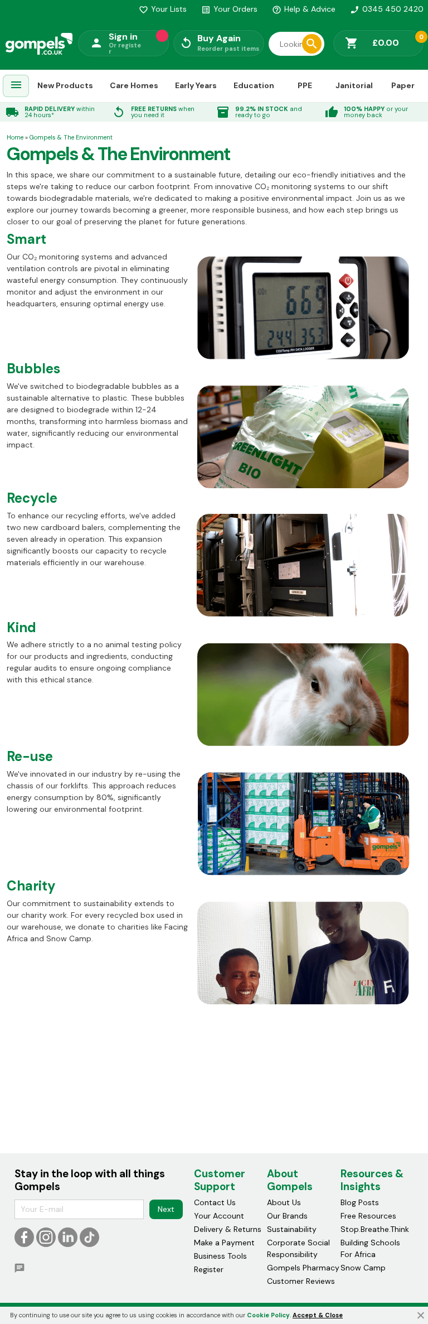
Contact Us (215, 1202)
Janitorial (354, 85)
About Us (284, 1202)
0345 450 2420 (387, 9)
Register (208, 1269)
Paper (403, 85)
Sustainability (292, 1229)
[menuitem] (16, 86)
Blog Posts (360, 1202)
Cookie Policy (268, 1315)
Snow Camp (363, 1268)
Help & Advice (303, 9)
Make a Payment (224, 1243)
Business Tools (220, 1256)
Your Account (219, 1216)
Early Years (196, 85)
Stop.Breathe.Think (375, 1229)
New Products (65, 85)
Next (166, 1209)
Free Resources (368, 1216)
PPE (305, 85)
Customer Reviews (301, 1281)
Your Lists (163, 9)
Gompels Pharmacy (303, 1268)
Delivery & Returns (227, 1229)
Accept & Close (318, 1315)
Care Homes (134, 85)
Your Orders (229, 9)
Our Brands (287, 1216)
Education (254, 85)
